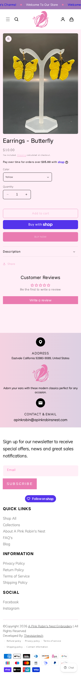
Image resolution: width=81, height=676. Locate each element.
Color (6, 169)
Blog (6, 544)
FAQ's (8, 537)
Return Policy (13, 570)
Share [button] (11, 264)
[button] (8, 19)
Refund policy (14, 641)
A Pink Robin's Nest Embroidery (50, 626)
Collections (11, 525)
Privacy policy (32, 641)
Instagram (11, 608)
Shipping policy (15, 646)
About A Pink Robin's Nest (24, 531)
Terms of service (52, 641)
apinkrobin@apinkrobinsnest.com (40, 419)
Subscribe (20, 484)
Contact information (37, 646)
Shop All (9, 518)
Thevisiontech (33, 636)
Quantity (8, 186)
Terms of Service (16, 576)
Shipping (21, 155)
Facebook (11, 602)
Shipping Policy (15, 582)
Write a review (40, 300)
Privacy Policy (14, 563)
